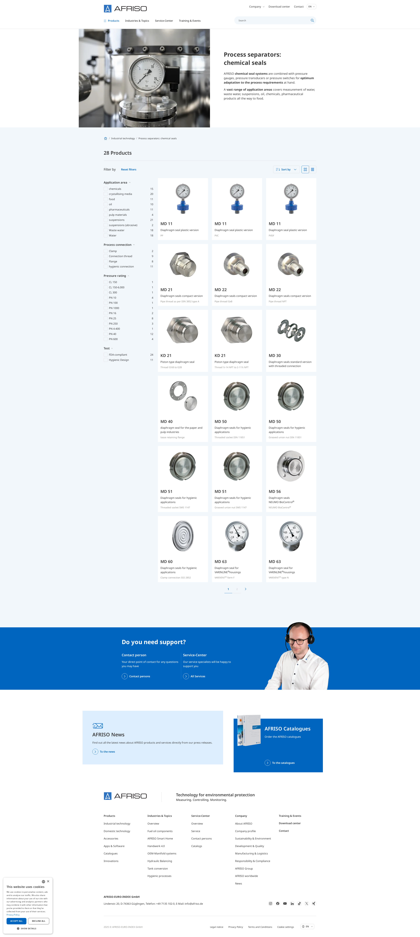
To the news (107, 751)
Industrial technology (117, 823)
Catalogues (111, 853)
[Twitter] (307, 903)
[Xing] (314, 903)
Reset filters (128, 169)
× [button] (48, 881)
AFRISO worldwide (246, 876)
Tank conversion (157, 868)
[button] (28, 928)
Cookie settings (285, 926)
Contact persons (139, 676)
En (310, 6)
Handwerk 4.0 (156, 846)
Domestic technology (117, 831)
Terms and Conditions (260, 926)
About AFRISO (243, 823)
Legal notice (216, 926)
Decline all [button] (38, 921)
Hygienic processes (159, 876)
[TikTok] (299, 903)
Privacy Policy (235, 926)
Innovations (111, 861)
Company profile (245, 831)
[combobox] (286, 169)
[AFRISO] (125, 9)
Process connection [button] (117, 245)
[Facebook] (278, 903)
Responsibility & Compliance (252, 861)
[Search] (312, 20)
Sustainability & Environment (253, 838)
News (238, 883)
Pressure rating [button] (115, 276)
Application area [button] (115, 182)
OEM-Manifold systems (161, 853)
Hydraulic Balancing (159, 861)
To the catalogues (283, 763)
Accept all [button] (16, 921)
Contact (299, 6)
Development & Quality (249, 846)
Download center (279, 6)
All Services (198, 676)
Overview (153, 823)
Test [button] (107, 348)
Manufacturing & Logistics (251, 853)
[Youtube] (285, 903)
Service (195, 831)
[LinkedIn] (292, 903)
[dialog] (27, 906)
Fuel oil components (160, 831)
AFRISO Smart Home (160, 838)
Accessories (111, 838)
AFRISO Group (244, 868)
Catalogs (196, 846)
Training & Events (290, 816)
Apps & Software (114, 846)
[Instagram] (271, 903)
